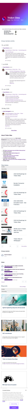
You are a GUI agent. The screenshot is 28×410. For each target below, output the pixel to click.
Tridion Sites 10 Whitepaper (18, 239)
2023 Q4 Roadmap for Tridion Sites (20, 221)
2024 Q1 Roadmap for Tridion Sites (20, 212)
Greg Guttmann (6, 48)
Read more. (12, 83)
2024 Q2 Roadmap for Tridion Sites (20, 193)
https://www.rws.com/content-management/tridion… (14, 363)
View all (2, 282)
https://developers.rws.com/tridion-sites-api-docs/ (15, 150)
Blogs (12, 20)
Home (8, 20)
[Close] (25, 390)
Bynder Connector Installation (19, 184)
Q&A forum (16, 20)
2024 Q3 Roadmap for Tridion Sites (20, 174)
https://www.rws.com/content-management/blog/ (15, 159)
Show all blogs (23, 286)
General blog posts (22, 50)
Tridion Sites (15, 50)
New (25, 19)
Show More (14, 130)
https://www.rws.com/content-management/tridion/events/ (11, 156)
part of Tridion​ (18, 139)
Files (20, 69)
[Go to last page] (10, 246)
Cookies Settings (14, 403)
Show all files (24, 246)
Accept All (14, 407)
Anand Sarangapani (7, 111)
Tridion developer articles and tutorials (14, 114)
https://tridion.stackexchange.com (13, 153)
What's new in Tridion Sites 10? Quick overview (20, 230)
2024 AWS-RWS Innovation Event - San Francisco (20, 202)
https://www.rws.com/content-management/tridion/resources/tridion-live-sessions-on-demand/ (14, 100)
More (22, 20)
